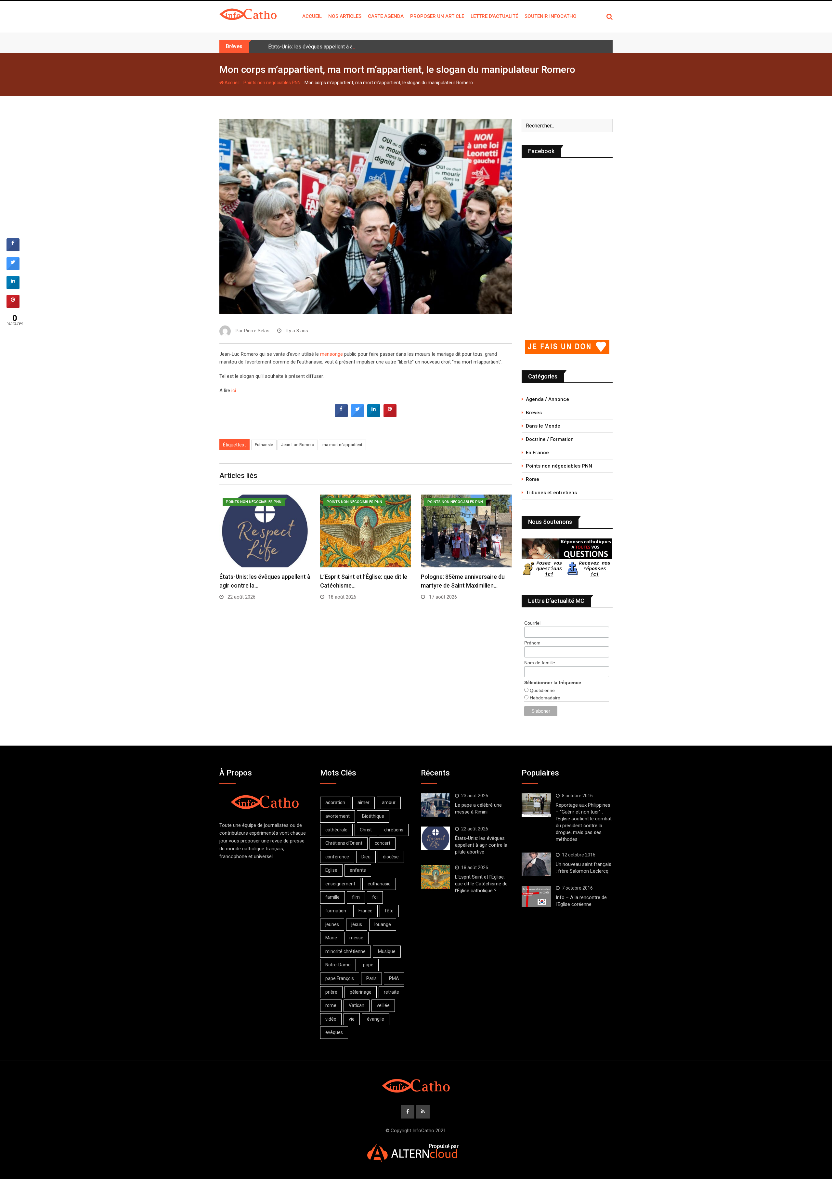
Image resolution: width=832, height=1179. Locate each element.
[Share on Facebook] (341, 415)
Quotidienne (541, 690)
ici (233, 390)
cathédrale (336, 829)
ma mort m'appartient (342, 444)
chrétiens (393, 829)
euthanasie (379, 883)
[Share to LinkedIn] (373, 415)
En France (537, 453)
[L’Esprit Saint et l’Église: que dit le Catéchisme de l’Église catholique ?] (435, 877)
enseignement (340, 883)
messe (356, 937)
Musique (387, 951)
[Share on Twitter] (357, 415)
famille (332, 897)
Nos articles (344, 16)
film (356, 897)
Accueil (312, 16)
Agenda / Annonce (547, 399)
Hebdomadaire (544, 697)
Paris (371, 978)
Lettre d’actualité (494, 16)
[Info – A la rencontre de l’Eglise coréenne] (536, 896)
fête (389, 910)
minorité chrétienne (345, 951)
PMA (394, 978)
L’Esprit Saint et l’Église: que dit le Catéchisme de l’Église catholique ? (481, 884)
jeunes (332, 924)
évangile (375, 1019)
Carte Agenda (386, 16)
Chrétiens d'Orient (343, 843)
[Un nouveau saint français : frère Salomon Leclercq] (536, 864)
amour (389, 802)
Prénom (532, 642)
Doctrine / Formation (550, 439)
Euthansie (264, 444)
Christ (366, 829)
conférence (337, 856)
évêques (334, 1032)
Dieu (365, 856)
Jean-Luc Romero (297, 444)
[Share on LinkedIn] (13, 287)
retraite (391, 992)
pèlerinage (360, 992)
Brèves (534, 413)
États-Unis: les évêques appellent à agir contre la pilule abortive (340, 47)
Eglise (331, 870)
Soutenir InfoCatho (551, 16)
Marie (331, 937)
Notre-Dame (338, 964)
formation (335, 910)
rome (330, 1005)
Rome (532, 479)
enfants (358, 870)
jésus (356, 924)
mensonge (331, 354)
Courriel (532, 623)
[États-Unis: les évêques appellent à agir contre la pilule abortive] (435, 838)
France (365, 910)
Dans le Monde (543, 426)
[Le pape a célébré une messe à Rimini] (435, 805)
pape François (339, 978)
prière (331, 992)
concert (382, 843)
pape (368, 964)
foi (375, 897)
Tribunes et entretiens (551, 493)
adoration (335, 802)
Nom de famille (539, 662)
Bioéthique (373, 816)
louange (382, 924)
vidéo (330, 1019)
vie (352, 1019)
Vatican (356, 1005)
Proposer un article (437, 16)
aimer (364, 802)
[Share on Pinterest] (390, 415)
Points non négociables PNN (272, 82)
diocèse (391, 856)
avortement (337, 816)
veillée (383, 1005)
